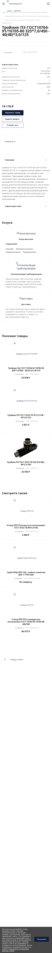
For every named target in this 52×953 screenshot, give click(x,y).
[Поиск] (48, 4)
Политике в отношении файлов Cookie (15, 950)
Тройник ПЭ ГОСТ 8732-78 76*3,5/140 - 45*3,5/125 (26, 416)
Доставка (26, 304)
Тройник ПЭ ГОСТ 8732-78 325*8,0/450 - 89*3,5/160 (26, 463)
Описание (10, 249)
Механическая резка (24, 249)
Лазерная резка (29, 252)
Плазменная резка (13, 252)
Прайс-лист (13, 125)
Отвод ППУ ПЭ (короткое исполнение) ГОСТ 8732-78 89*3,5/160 (26, 526)
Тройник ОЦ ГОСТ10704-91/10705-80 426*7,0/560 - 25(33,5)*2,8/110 (26, 369)
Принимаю (41, 939)
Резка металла (26, 239)
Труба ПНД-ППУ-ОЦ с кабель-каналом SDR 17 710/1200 (26, 573)
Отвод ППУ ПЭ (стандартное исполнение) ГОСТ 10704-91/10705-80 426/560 (25, 621)
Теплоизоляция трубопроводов (26, 274)
